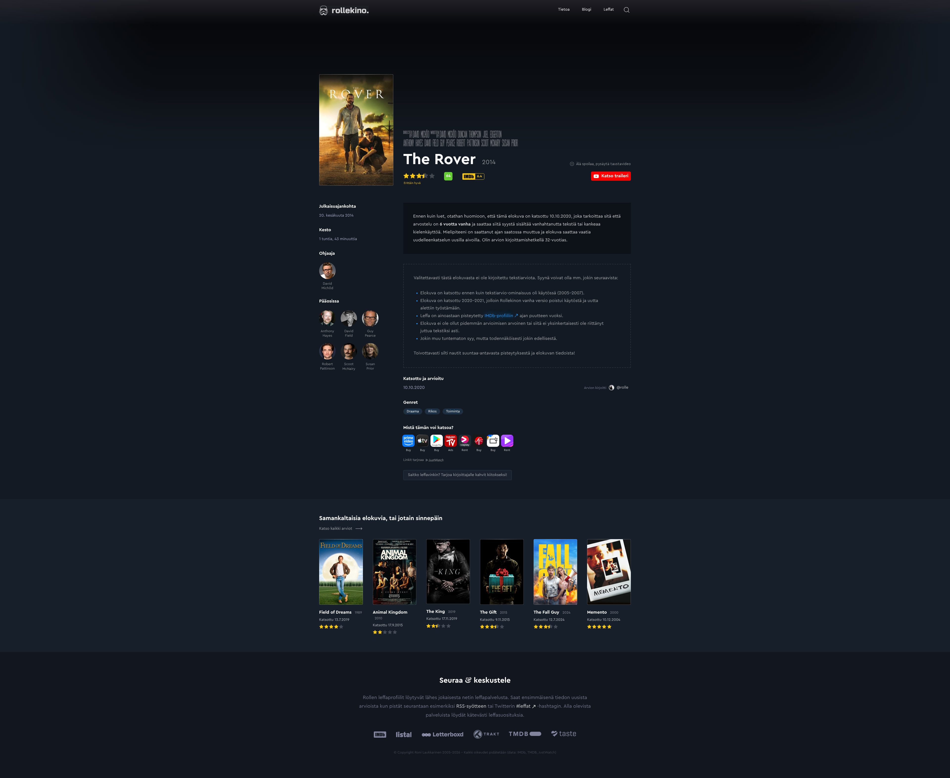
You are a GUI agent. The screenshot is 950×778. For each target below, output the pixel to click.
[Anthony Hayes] (327, 324)
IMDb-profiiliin (499, 316)
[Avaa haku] (626, 10)
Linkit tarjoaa (413, 460)
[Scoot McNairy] (349, 357)
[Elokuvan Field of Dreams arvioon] (341, 584)
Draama (413, 411)
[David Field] (349, 324)
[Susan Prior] (370, 357)
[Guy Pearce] (370, 324)
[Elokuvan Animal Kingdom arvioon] (395, 587)
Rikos (432, 411)
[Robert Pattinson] (327, 357)
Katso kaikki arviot (336, 529)
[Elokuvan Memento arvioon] (609, 584)
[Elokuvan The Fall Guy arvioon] (555, 584)
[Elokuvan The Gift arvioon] (502, 584)
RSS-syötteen (471, 706)
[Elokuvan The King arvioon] (448, 584)
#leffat (523, 706)
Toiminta (453, 411)
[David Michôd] (327, 276)
